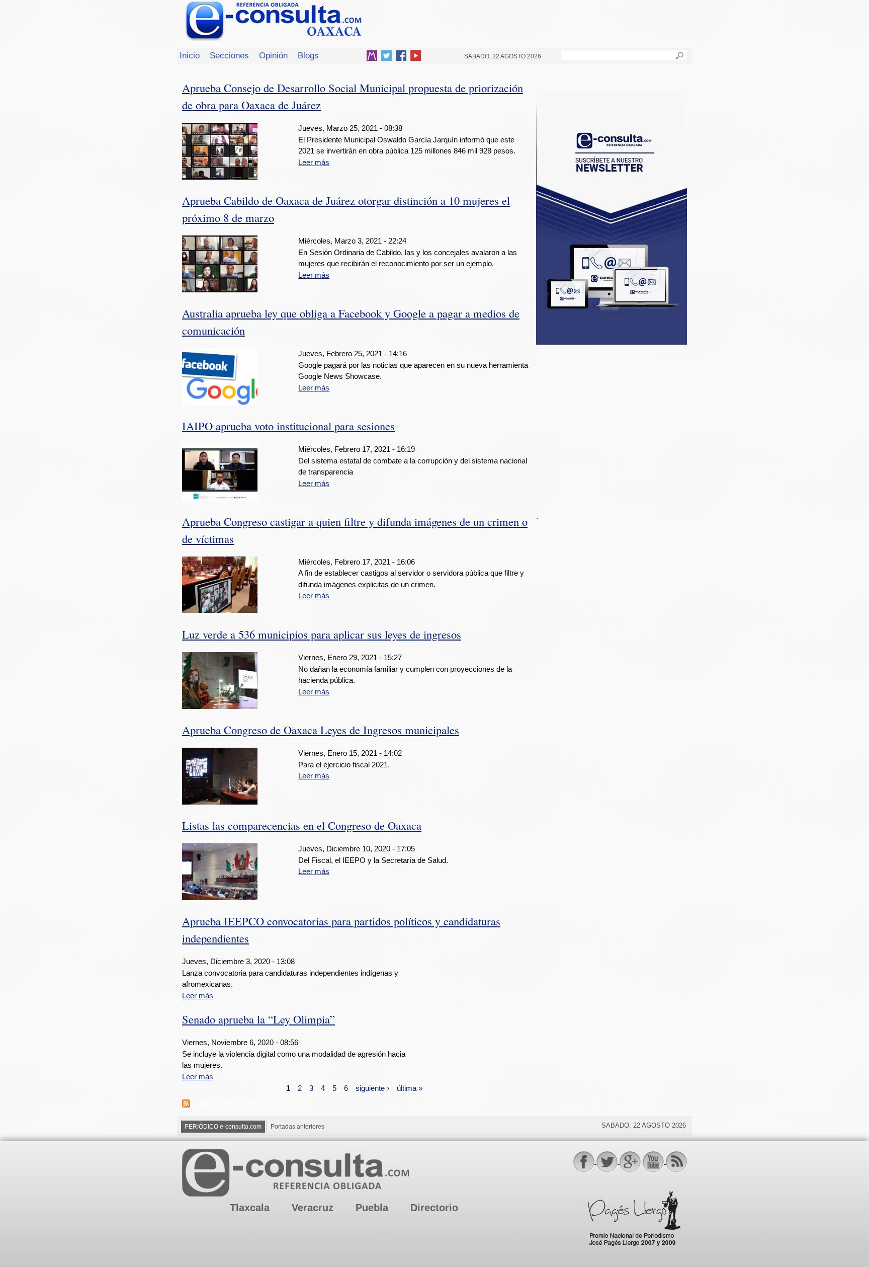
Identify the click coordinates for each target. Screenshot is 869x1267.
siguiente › (372, 1087)
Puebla (372, 1207)
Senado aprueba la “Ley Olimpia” (258, 1018)
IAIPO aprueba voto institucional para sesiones (288, 425)
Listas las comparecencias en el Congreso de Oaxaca (301, 825)
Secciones (229, 55)
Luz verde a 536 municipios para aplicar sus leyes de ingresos (321, 634)
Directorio (434, 1207)
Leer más (313, 162)
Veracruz (312, 1207)
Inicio (190, 55)
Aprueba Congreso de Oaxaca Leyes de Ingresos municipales (320, 729)
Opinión (273, 55)
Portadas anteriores (297, 1126)
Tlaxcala (250, 1207)
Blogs (308, 55)
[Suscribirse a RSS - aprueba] (186, 1104)
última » (409, 1087)
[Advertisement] (611, 422)
